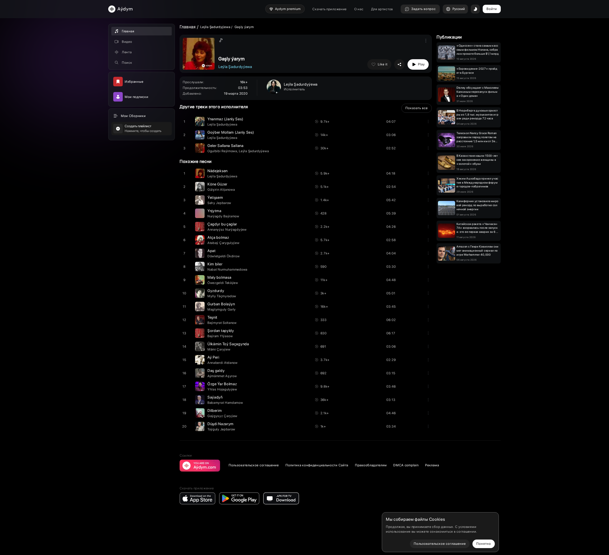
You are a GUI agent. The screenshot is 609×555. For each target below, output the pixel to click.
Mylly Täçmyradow (221, 296)
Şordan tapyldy (220, 330)
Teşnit (212, 317)
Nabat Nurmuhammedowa (227, 269)
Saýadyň (215, 397)
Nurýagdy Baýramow (223, 216)
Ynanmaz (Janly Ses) (225, 119)
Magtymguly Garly (221, 309)
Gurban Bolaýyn (221, 304)
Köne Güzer (217, 184)
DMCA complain (405, 465)
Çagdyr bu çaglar (222, 224)
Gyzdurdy (215, 290)
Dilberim (214, 410)
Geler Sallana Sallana (225, 145)
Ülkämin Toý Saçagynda (228, 344)
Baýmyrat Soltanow (222, 323)
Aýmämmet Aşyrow (222, 376)
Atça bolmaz (218, 237)
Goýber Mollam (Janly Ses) (230, 132)
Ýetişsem (215, 197)
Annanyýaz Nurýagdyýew (227, 229)
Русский (458, 9)
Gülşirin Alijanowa (221, 189)
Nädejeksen (217, 171)
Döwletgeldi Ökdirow (223, 256)
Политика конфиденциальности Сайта (316, 465)
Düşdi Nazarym (220, 424)
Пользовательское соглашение (254, 465)
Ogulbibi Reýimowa (222, 151)
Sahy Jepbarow (219, 203)
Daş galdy (216, 370)
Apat (211, 250)
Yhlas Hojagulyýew (222, 389)
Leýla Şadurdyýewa (215, 27)
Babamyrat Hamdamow (225, 402)
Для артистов (382, 9)
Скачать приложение (329, 9)
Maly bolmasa (219, 277)
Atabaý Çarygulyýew (223, 243)
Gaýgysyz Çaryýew (222, 416)
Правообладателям (371, 465)
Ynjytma (214, 211)
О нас (358, 9)
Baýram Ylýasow (220, 336)
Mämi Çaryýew (218, 349)
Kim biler (214, 264)
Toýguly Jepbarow (221, 429)
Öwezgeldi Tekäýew (222, 283)
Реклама (432, 465)
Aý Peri (213, 357)
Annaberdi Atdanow (222, 363)
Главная (188, 26)
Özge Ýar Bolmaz (222, 384)
